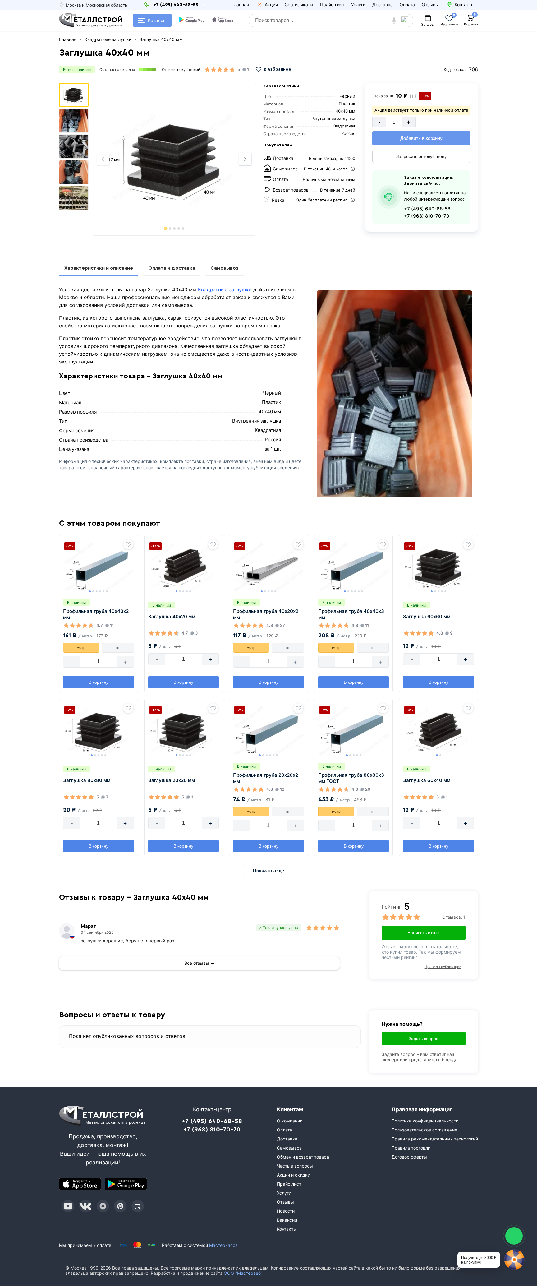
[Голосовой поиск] (394, 20)
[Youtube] (68, 1206)
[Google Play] (126, 1184)
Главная (240, 4)
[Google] (192, 20)
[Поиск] (407, 20)
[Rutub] (137, 1206)
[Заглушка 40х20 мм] (183, 567)
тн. (117, 647)
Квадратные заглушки (225, 289)
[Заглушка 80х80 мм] (98, 731)
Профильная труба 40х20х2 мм (265, 614)
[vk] (85, 1206)
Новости (286, 1211)
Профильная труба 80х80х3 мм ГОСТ (351, 778)
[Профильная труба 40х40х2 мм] (98, 567)
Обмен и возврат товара (303, 1156)
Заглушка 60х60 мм (426, 616)
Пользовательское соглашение (424, 1129)
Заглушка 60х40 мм (426, 780)
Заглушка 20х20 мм (171, 780)
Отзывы (430, 4)
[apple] (223, 20)
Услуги (358, 4)
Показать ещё (268, 870)
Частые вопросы (295, 1165)
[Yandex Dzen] (103, 1206)
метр (81, 647)
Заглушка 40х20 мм (171, 616)
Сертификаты (299, 4)
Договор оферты (409, 1156)
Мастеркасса (223, 1245)
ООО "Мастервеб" (243, 1273)
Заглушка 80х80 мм (86, 780)
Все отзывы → (199, 963)
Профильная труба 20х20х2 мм (265, 778)
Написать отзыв (423, 932)
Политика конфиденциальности (425, 1120)
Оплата (407, 4)
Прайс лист (332, 4)
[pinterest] (120, 1206)
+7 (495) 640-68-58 (427, 209)
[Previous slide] (103, 159)
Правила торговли (411, 1147)
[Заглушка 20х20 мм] (183, 731)
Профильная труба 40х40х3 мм (351, 614)
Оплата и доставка (171, 268)
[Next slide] (245, 159)
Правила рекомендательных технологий (435, 1138)
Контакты (287, 1229)
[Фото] (174, 159)
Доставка (382, 4)
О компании (289, 1120)
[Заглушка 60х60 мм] (438, 567)
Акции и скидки (293, 1174)
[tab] (165, 228)
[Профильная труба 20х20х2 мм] (268, 731)
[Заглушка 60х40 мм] (438, 731)
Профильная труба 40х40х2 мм (96, 614)
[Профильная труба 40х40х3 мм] (353, 567)
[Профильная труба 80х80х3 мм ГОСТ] (353, 731)
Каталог (156, 20)
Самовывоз (224, 268)
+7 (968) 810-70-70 (426, 216)
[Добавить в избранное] (128, 544)
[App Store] (80, 1184)
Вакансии (287, 1220)
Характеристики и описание (98, 268)
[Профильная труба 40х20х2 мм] (268, 567)
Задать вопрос (423, 1038)
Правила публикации (443, 967)
